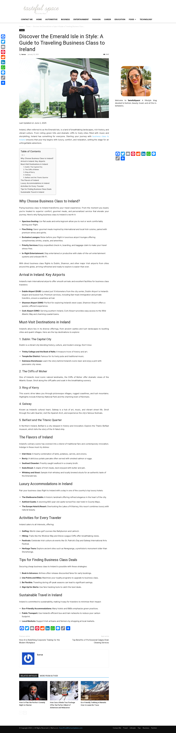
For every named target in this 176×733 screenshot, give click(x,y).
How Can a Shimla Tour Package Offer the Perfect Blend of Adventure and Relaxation (62, 705)
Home (39, 19)
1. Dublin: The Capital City (32, 167)
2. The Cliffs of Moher (31, 169)
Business (65, 19)
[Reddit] (3, 57)
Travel (28, 26)
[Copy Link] (3, 77)
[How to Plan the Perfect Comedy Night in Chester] (33, 690)
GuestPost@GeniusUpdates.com (70, 728)
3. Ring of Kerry (29, 172)
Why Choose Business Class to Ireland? (37, 158)
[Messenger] (3, 72)
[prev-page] (20, 712)
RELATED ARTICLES (29, 676)
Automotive (51, 19)
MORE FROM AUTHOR (49, 676)
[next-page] (25, 712)
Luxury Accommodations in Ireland (35, 183)
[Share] (3, 82)
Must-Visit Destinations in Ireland (34, 164)
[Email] (3, 46)
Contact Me (27, 19)
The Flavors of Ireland (30, 180)
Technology (146, 19)
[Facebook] (3, 36)
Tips (139, 728)
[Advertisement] (136, 45)
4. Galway (27, 175)
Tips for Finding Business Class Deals (36, 189)
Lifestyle (133, 728)
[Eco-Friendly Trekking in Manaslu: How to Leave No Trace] (95, 690)
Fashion (96, 19)
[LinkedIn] (3, 62)
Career (107, 19)
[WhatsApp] (3, 67)
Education (120, 19)
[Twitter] (3, 41)
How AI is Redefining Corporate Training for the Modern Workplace (39, 641)
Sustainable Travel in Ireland (32, 192)
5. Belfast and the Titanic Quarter (35, 177)
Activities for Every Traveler (32, 186)
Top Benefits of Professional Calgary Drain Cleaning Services (90, 641)
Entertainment (81, 19)
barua (24, 54)
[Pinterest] (3, 52)
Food (131, 19)
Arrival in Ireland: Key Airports (33, 161)
